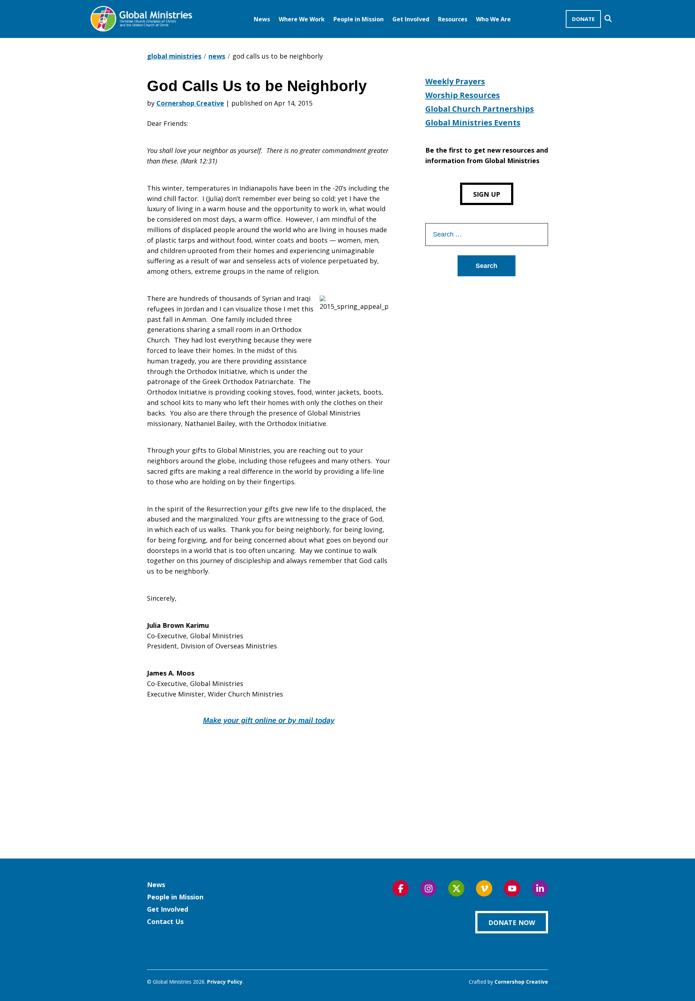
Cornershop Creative (190, 103)
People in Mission (358, 19)
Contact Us (165, 921)
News (262, 19)
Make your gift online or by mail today (268, 720)
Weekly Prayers (455, 81)
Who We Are (493, 19)
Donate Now (511, 922)
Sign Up (486, 194)
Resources (452, 19)
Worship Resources (462, 95)
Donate (583, 18)
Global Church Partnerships (479, 109)
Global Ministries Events (473, 123)
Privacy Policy (225, 981)
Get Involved (410, 19)
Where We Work (302, 19)
